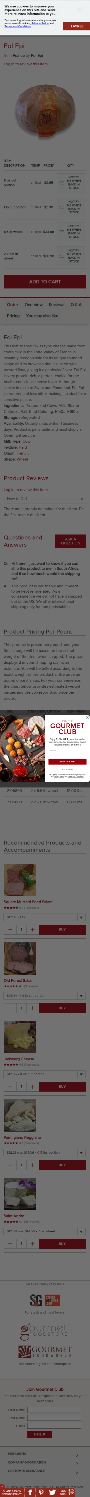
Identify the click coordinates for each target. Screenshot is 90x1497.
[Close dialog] (87, 717)
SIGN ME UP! (67, 761)
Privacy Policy (59, 777)
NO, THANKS (67, 769)
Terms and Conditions (76, 777)
